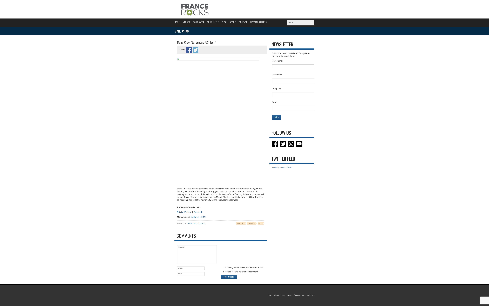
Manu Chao (192, 223)
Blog (224, 22)
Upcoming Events (258, 22)
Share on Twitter (195, 50)
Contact (243, 22)
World (260, 223)
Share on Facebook (189, 50)
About (233, 22)
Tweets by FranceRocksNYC (282, 168)
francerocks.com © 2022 (304, 295)
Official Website (184, 212)
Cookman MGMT (198, 217)
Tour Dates (198, 22)
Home (176, 22)
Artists (186, 22)
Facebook (198, 212)
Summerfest (213, 22)
